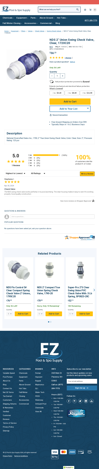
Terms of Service (10, 423)
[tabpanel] (18, 288)
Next (94, 290)
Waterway (39, 400)
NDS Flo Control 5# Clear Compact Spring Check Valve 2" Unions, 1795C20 (18, 292)
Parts (33, 18)
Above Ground (46, 18)
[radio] (49, 155)
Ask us (72, 62)
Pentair (38, 373)
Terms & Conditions (21, 456)
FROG (37, 396)
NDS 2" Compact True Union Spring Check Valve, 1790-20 (48, 290)
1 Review (68, 58)
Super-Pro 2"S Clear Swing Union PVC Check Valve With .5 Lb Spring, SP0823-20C (80, 292)
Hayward (38, 377)
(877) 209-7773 (58, 2)
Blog (58, 23)
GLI (36, 388)
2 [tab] (50, 321)
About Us (6, 381)
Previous (5, 290)
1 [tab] (48, 321)
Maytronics (39, 385)
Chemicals (8, 18)
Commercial (46, 23)
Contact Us (7, 388)
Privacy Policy (8, 427)
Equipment (21, 18)
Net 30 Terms (8, 392)
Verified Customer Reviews (7, 415)
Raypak (38, 381)
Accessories (30, 23)
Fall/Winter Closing (11, 23)
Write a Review (87, 174)
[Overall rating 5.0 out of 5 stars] (57, 58)
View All (38, 411)
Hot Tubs (61, 18)
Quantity (53, 72)
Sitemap (6, 431)
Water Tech (39, 392)
